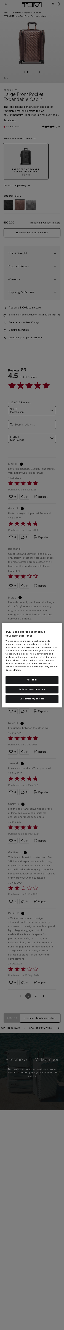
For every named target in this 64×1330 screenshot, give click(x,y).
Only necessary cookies (32, 689)
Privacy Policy (42, 667)
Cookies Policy (13, 670)
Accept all (32, 680)
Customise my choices (32, 699)
